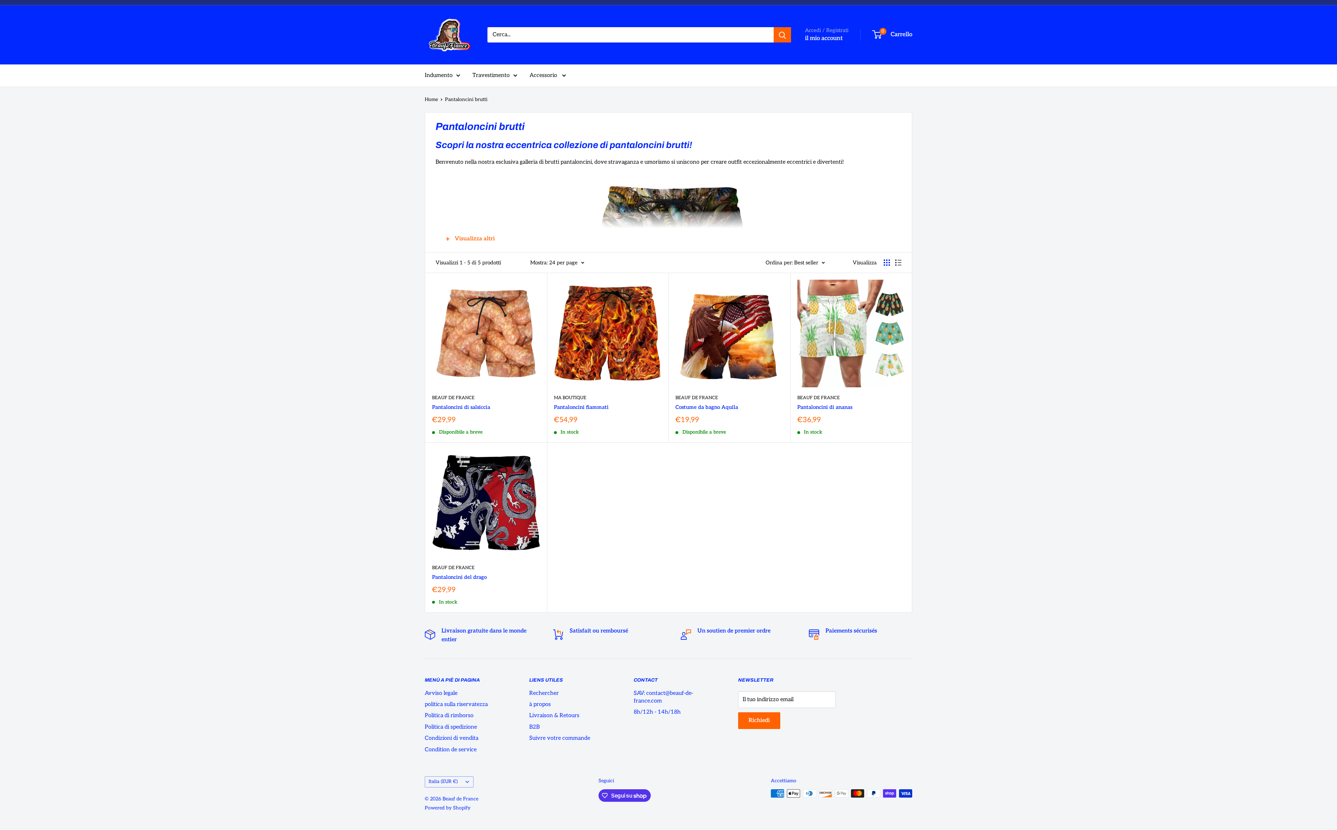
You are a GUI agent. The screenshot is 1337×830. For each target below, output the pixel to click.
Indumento (439, 75)
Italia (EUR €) (443, 781)
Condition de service (451, 749)
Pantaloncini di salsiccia (461, 407)
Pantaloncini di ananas (824, 407)
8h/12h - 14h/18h (657, 712)
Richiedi (759, 720)
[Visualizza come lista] (898, 262)
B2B (534, 727)
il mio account (824, 38)
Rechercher (544, 693)
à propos (540, 704)
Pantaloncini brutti (466, 99)
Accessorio (544, 75)
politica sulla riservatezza (456, 704)
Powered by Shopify (447, 808)
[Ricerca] (782, 34)
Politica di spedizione (451, 727)
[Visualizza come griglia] (887, 262)
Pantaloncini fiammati (581, 407)
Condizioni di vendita (451, 738)
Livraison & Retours (554, 715)
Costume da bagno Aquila (706, 407)
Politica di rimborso (449, 715)
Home (431, 99)
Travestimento (491, 75)
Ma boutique (570, 398)
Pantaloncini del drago (459, 577)
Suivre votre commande (559, 738)
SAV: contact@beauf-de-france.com (663, 697)
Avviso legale (441, 693)
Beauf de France (453, 398)
